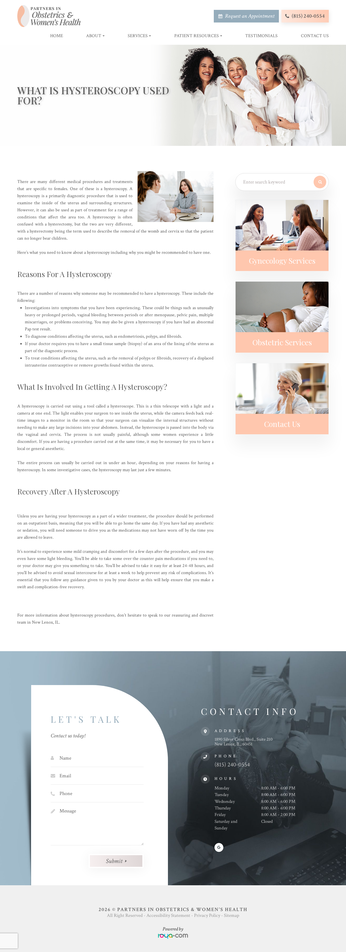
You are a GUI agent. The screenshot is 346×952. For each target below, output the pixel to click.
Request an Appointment (249, 16)
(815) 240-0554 (308, 16)
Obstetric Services (282, 342)
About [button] (93, 36)
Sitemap (231, 915)
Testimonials (261, 36)
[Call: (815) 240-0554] (287, 16)
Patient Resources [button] (196, 36)
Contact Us (315, 36)
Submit (114, 861)
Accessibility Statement (168, 915)
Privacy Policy (207, 915)
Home (56, 36)
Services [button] (138, 36)
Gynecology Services (282, 260)
